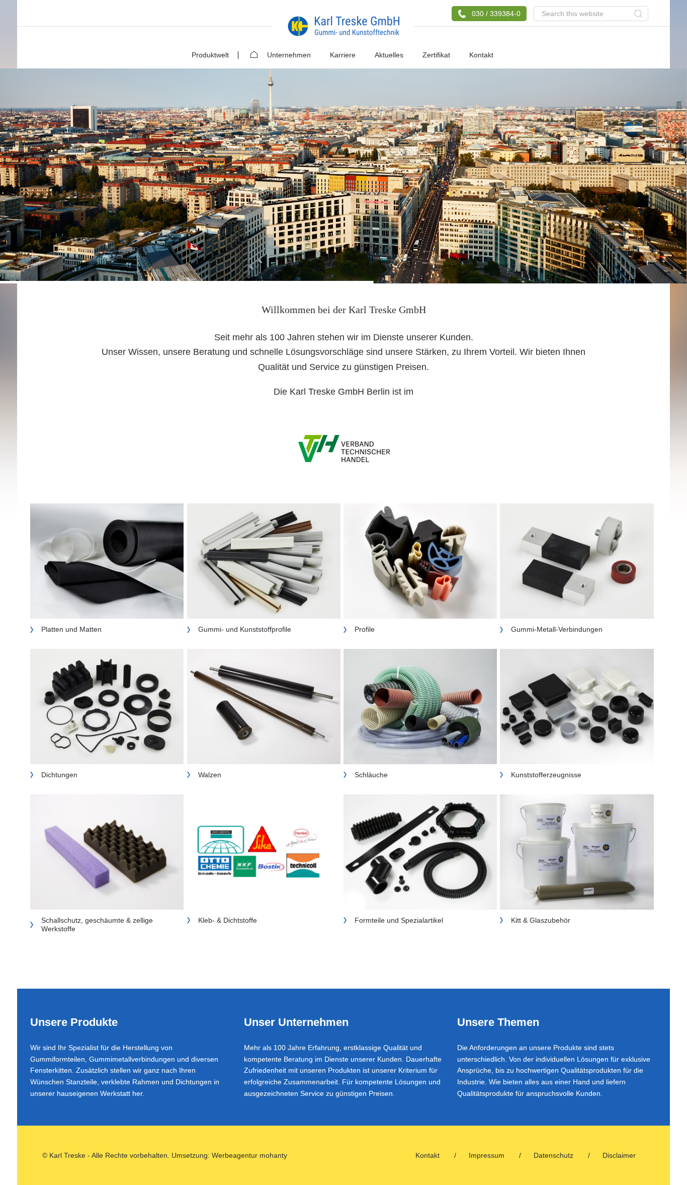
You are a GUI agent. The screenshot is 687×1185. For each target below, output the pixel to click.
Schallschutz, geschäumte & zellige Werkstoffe (97, 924)
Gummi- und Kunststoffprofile (244, 629)
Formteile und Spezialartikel (399, 920)
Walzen (209, 775)
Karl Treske (343, 26)
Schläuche (371, 775)
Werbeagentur (234, 1155)
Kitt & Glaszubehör (540, 920)
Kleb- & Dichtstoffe (227, 920)
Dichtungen (59, 775)
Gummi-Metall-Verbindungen (557, 629)
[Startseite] (248, 51)
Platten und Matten (71, 629)
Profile (365, 629)
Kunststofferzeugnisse (546, 775)
